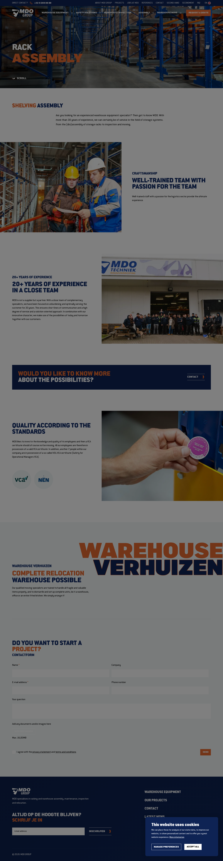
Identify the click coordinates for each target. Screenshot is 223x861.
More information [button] (176, 837)
